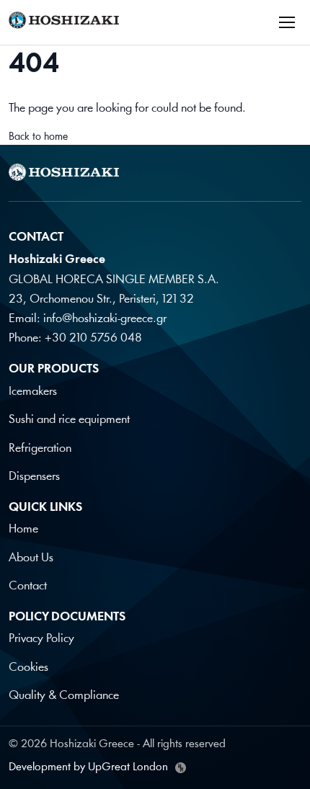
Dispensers (34, 477)
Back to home (38, 137)
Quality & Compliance (64, 696)
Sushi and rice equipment (69, 420)
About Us (31, 558)
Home (23, 529)
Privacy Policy (41, 639)
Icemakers (33, 391)
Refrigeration (40, 448)
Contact (28, 586)
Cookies (28, 667)
